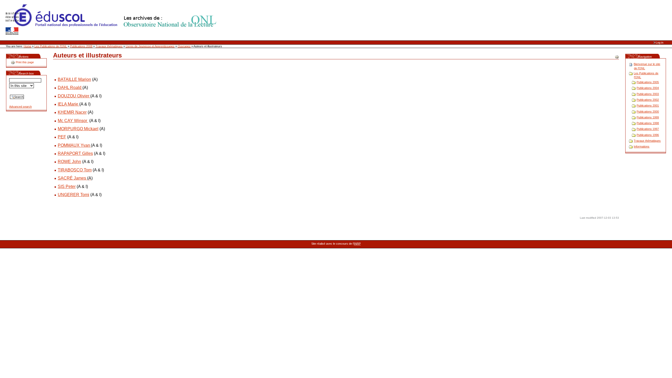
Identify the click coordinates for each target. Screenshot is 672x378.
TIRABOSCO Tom (75, 170)
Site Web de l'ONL (112, 19)
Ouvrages (184, 46)
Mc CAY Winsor (72, 120)
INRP (357, 243)
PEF (62, 137)
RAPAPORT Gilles (75, 153)
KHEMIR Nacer (72, 112)
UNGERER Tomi (73, 194)
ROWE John (69, 161)
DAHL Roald (70, 87)
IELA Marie (68, 104)
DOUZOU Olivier (74, 96)
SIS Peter (67, 186)
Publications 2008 (81, 46)
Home (27, 46)
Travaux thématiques (109, 46)
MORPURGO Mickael (78, 129)
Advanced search (20, 106)
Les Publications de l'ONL (50, 46)
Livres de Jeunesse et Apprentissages (150, 46)
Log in (659, 42)
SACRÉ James (75, 178)
